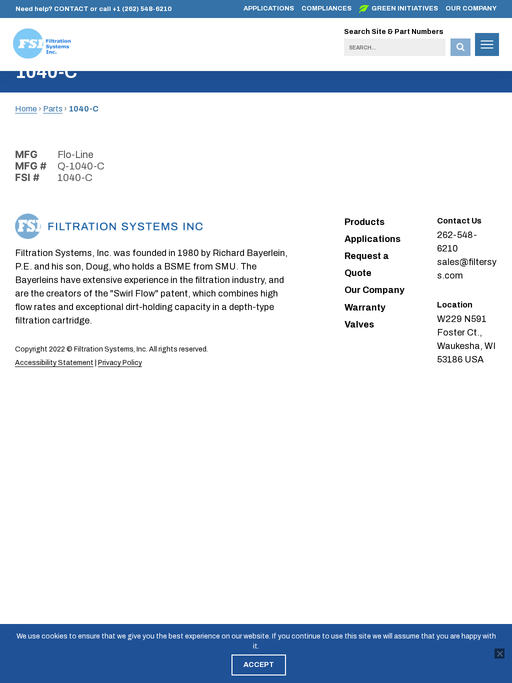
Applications (269, 8)
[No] (499, 653)
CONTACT (71, 9)
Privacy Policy (120, 362)
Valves (359, 325)
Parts (52, 108)
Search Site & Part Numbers (394, 32)
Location (454, 304)
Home (26, 108)
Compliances (327, 8)
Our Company (471, 8)
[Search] (460, 47)
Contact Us (459, 220)
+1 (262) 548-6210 (142, 9)
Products (364, 222)
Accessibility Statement (54, 362)
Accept (259, 664)
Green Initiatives (405, 8)
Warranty (365, 307)
